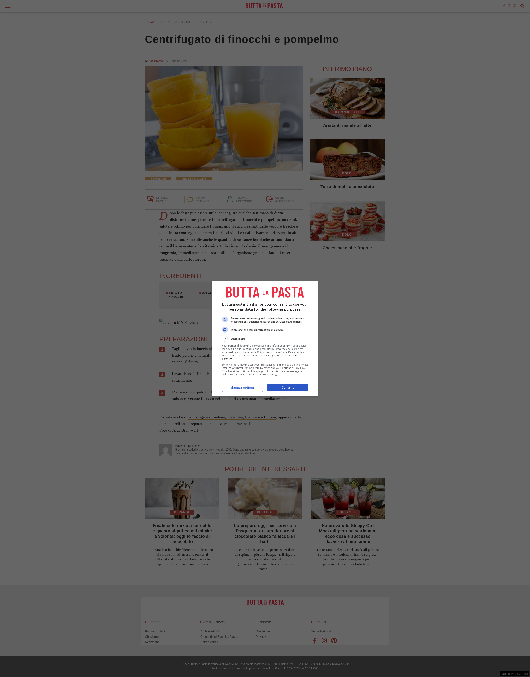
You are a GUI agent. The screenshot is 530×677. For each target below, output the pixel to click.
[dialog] (265, 338)
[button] (265, 339)
